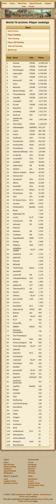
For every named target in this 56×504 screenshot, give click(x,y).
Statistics (8, 469)
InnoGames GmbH (23, 494)
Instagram (32, 465)
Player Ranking (14, 35)
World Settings (10, 467)
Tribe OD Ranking (15, 46)
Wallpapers (8, 473)
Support (48, 3)
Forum (31, 6)
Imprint (36, 494)
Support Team (34, 483)
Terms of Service (25, 501)
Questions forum (11, 483)
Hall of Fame (9, 465)
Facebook (32, 467)
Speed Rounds (35, 3)
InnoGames (33, 479)
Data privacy (45, 494)
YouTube (31, 471)
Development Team (36, 485)
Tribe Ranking (13, 39)
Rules (12, 3)
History (31, 487)
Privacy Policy (43, 499)
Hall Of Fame (13, 31)
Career (31, 481)
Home (4, 3)
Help (24, 6)
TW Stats (32, 473)
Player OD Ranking (16, 42)
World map (12, 50)
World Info (22, 3)
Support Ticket (10, 481)
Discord (31, 469)
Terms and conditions (28, 497)
